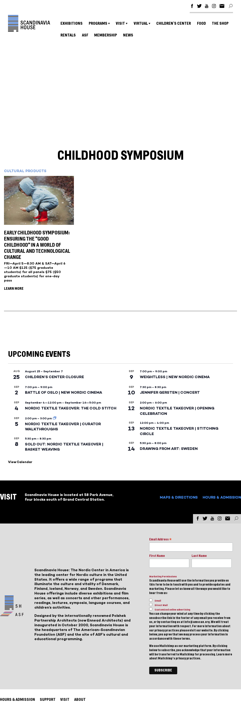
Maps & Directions (179, 497)
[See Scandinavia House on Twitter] (199, 7)
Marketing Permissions (163, 576)
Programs (98, 23)
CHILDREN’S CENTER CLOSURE (54, 377)
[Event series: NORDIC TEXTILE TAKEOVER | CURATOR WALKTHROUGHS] (54, 418)
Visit (120, 23)
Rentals (68, 35)
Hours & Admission (222, 497)
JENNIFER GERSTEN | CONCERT (170, 392)
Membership (105, 35)
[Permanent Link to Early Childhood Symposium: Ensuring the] (39, 201)
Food (201, 23)
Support (48, 700)
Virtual (141, 23)
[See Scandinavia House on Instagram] (214, 7)
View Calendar (20, 462)
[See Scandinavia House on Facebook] (192, 7)
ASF (85, 35)
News (128, 35)
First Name (157, 556)
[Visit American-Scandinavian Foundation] (12, 614)
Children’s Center (173, 23)
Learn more (224, 654)
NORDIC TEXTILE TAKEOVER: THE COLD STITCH (70, 408)
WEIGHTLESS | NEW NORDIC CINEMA (175, 377)
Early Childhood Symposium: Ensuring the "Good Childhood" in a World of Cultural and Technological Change (37, 245)
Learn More (14, 288)
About (80, 700)
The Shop (220, 23)
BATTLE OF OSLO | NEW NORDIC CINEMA (63, 392)
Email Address (160, 540)
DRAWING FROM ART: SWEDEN (169, 448)
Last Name (199, 556)
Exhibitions (71, 23)
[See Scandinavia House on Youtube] (206, 7)
